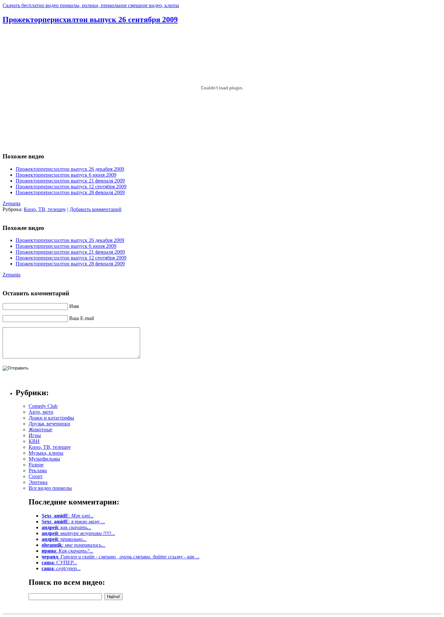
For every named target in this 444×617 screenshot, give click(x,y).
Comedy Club (43, 406)
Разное (36, 464)
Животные (40, 429)
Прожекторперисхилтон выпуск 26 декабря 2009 (70, 169)
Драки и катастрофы (51, 418)
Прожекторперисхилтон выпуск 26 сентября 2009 (90, 19)
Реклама (38, 470)
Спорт (36, 476)
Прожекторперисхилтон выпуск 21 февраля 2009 (70, 180)
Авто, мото (41, 412)
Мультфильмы (44, 459)
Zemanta (11, 203)
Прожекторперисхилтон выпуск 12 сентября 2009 (71, 186)
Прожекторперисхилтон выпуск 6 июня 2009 (66, 175)
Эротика (38, 482)
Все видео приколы (50, 488)
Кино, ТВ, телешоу (45, 209)
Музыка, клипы (46, 453)
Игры (35, 435)
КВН (34, 441)
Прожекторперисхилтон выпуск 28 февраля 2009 (70, 192)
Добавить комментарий (96, 209)
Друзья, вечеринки (49, 423)
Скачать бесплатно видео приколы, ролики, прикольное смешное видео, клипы (91, 5)
